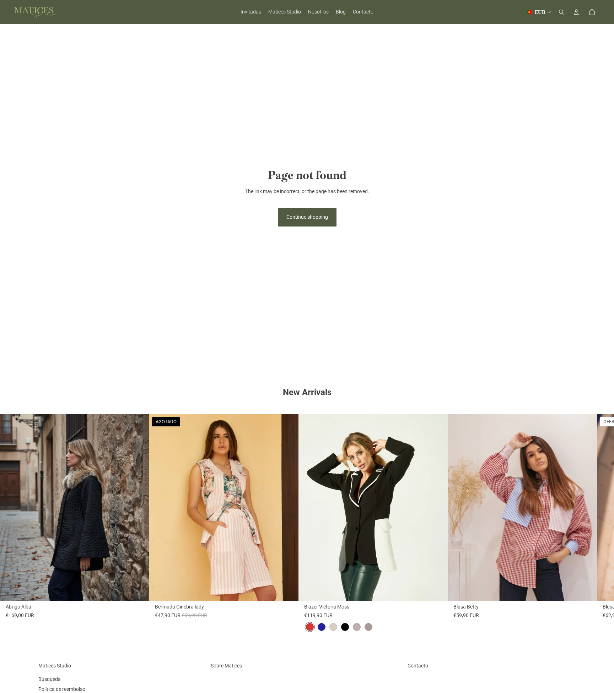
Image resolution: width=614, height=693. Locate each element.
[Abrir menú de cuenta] (576, 12)
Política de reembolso (61, 689)
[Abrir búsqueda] (561, 12)
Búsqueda (49, 679)
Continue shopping (307, 217)
